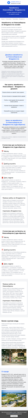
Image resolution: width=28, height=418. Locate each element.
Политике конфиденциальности (14, 413)
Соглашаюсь (14, 416)
